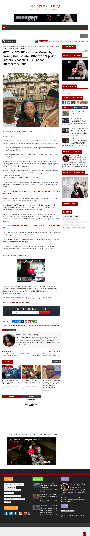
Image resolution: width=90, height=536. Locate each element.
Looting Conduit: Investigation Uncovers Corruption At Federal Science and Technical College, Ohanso (74, 122)
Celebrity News (18, 484)
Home (4, 46)
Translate (68, 93)
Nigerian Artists (75, 225)
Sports (74, 31)
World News (22, 31)
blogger (11, 396)
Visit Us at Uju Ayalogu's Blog (20, 302)
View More (57, 361)
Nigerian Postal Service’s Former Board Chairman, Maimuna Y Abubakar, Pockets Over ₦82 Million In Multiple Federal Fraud (75, 132)
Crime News (8, 484)
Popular (67, 107)
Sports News (9, 493)
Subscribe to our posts (39, 342)
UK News (43, 31)
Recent (75, 107)
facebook (31, 396)
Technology (76, 228)
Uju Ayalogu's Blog (9, 31)
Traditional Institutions (12, 496)
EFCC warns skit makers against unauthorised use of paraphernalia (31, 382)
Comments (84, 107)
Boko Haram (20, 499)
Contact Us (7, 36)
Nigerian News (33, 31)
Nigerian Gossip (10, 499)
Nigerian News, (27, 68)
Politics (51, 31)
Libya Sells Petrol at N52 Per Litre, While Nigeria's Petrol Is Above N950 (56, 41)
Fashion (7, 501)
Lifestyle (65, 31)
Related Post (7, 361)
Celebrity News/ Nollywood (71, 222)
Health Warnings (10, 487)
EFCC (44, 367)
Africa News (67, 228)
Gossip (58, 31)
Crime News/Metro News (12, 490)
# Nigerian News (11, 330)
